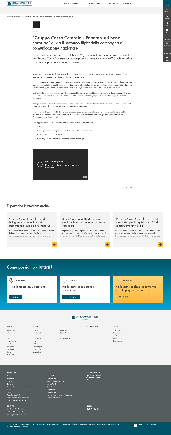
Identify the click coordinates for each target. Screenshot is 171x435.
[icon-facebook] (91, 409)
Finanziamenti (11, 341)
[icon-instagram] (95, 409)
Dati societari (11, 376)
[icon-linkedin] (98, 409)
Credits (18, 426)
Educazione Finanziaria (54, 398)
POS (34, 344)
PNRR (35, 341)
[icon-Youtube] (88, 409)
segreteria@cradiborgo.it (19, 409)
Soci (61, 327)
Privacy (9, 389)
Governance (117, 333)
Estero (35, 336)
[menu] (97, 3)
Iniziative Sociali (65, 338)
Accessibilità (51, 376)
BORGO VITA (11, 355)
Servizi (9, 352)
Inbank (9, 344)
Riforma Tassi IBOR (60, 384)
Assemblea (63, 330)
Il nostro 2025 (117, 341)
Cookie (9, 392)
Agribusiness (37, 352)
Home (19, 16)
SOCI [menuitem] (83, 3)
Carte (8, 338)
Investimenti (10, 346)
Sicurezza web (51, 378)
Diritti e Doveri (64, 333)
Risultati (115, 338)
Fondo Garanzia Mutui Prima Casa (25, 398)
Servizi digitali (37, 346)
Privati (9, 327)
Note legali (25, 426)
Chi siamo (116, 327)
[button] (167, 3)
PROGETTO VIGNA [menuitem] (95, 3)
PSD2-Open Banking (60, 387)
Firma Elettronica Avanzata (55, 381)
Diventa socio (64, 336)
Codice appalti (59, 392)
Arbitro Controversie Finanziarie (24, 400)
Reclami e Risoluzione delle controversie (19, 387)
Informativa (10, 378)
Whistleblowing (51, 389)
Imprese (36, 327)
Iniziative (116, 336)
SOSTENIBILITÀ (126, 3)
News (24, 16)
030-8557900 (18, 412)
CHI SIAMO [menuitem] (113, 3)
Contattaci (10, 384)
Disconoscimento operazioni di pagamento (60, 395)
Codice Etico (117, 330)
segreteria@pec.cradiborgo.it (19, 415)
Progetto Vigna (92, 327)
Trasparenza (10, 381)
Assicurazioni (11, 330)
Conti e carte (37, 333)
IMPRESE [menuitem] (75, 3)
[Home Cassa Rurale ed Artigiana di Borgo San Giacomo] (19, 3)
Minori (9, 333)
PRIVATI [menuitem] (66, 3)
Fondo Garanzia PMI (21, 395)
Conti (8, 336)
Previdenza (10, 349)
